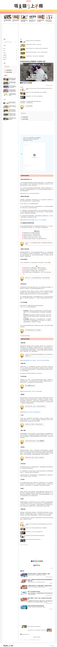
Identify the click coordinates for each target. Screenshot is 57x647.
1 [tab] (27, 23)
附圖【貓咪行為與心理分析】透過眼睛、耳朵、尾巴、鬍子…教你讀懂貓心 (33, 219)
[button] (31, 83)
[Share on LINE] (27, 83)
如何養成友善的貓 (9, 70)
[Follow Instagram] (36, 565)
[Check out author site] (34, 565)
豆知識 (21, 544)
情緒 (26, 544)
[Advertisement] (36, 31)
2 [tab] (28, 23)
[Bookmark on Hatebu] (24, 83)
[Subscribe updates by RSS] (39, 565)
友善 (24, 544)
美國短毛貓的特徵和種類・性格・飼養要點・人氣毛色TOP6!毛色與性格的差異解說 (35, 360)
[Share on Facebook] (22, 83)
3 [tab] (29, 23)
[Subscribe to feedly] (37, 565)
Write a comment (36, 637)
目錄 (24, 113)
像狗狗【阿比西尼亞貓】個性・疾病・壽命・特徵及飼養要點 (31, 391)
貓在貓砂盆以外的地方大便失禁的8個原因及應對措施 (30, 193)
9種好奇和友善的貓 (9, 72)
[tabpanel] (8, 18)
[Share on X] (21, 83)
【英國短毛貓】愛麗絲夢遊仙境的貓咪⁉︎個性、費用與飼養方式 (31, 373)
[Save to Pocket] (26, 83)
